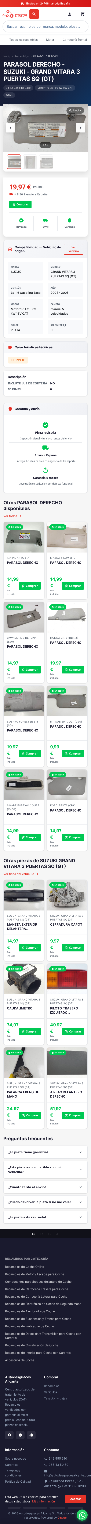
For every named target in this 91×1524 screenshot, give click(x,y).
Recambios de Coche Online (24, 1266)
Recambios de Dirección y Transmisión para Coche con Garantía (43, 1335)
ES (34, 1234)
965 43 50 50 (56, 1465)
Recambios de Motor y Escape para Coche (34, 1274)
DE (57, 1234)
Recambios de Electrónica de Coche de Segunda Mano (43, 1304)
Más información (43, 1501)
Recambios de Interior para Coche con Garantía (38, 1352)
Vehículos (50, 1392)
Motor (50, 39)
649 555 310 (55, 1458)
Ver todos (12, 516)
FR (49, 1234)
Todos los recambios (23, 39)
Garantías (11, 1464)
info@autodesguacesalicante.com (67, 1473)
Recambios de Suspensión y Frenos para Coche (38, 1318)
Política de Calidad (18, 1481)
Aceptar (75, 1499)
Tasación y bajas (55, 1398)
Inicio (6, 56)
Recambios (22, 56)
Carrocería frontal (75, 39)
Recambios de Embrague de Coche (29, 1326)
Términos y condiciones (13, 1473)
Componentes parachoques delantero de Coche (38, 1281)
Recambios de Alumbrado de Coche (30, 1311)
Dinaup (62, 1517)
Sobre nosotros (15, 1458)
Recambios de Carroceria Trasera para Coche (36, 1289)
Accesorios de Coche (19, 1360)
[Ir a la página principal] (15, 14)
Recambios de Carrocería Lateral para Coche (36, 1296)
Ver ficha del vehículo (21, 874)
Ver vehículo (74, 249)
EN (42, 1234)
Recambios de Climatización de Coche (31, 1345)
